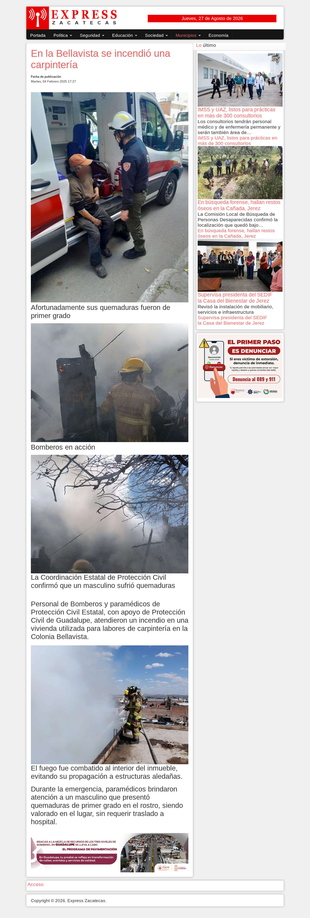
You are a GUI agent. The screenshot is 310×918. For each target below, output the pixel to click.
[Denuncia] (240, 365)
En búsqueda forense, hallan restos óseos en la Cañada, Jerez (236, 233)
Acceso (35, 884)
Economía (219, 35)
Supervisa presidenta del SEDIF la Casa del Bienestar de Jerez (232, 320)
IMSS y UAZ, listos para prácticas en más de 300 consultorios (237, 140)
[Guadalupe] (109, 852)
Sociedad (154, 35)
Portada (38, 35)
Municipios (186, 35)
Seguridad (90, 35)
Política (61, 35)
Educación (122, 35)
